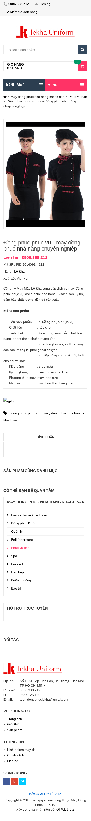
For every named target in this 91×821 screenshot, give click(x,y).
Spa (14, 556)
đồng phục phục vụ (25, 413)
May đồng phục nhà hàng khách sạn (37, 97)
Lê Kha (19, 271)
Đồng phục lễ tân (23, 523)
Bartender (18, 564)
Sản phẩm (14, 730)
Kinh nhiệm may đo (21, 750)
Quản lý (17, 531)
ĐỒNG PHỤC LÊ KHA (45, 794)
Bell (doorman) (22, 539)
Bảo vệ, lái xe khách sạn (29, 515)
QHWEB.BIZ (65, 809)
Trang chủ (14, 719)
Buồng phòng (21, 580)
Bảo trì (16, 588)
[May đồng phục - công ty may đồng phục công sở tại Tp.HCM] (45, 28)
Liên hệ (45, 4)
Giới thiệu (14, 724)
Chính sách (15, 755)
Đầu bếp (17, 572)
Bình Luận (45, 437)
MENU (52, 85)
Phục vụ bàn (78, 97)
